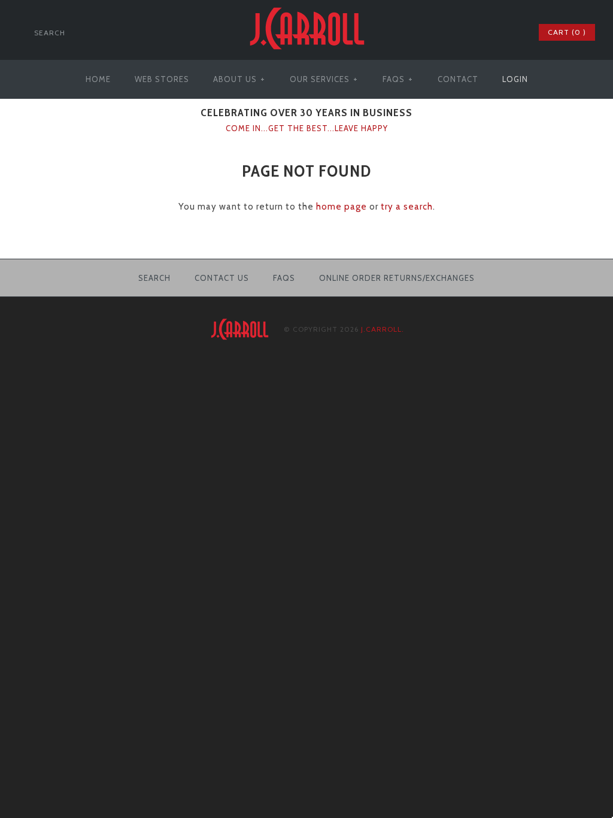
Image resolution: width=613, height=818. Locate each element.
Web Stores (162, 79)
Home (98, 79)
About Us (239, 79)
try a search (407, 206)
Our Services (324, 79)
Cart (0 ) (567, 32)
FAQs (398, 79)
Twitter (480, 32)
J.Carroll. (382, 329)
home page (341, 206)
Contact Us (222, 278)
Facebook (465, 32)
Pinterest (496, 32)
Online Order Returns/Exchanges (397, 278)
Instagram (511, 32)
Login (515, 79)
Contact (458, 79)
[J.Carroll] (306, 7)
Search (154, 278)
